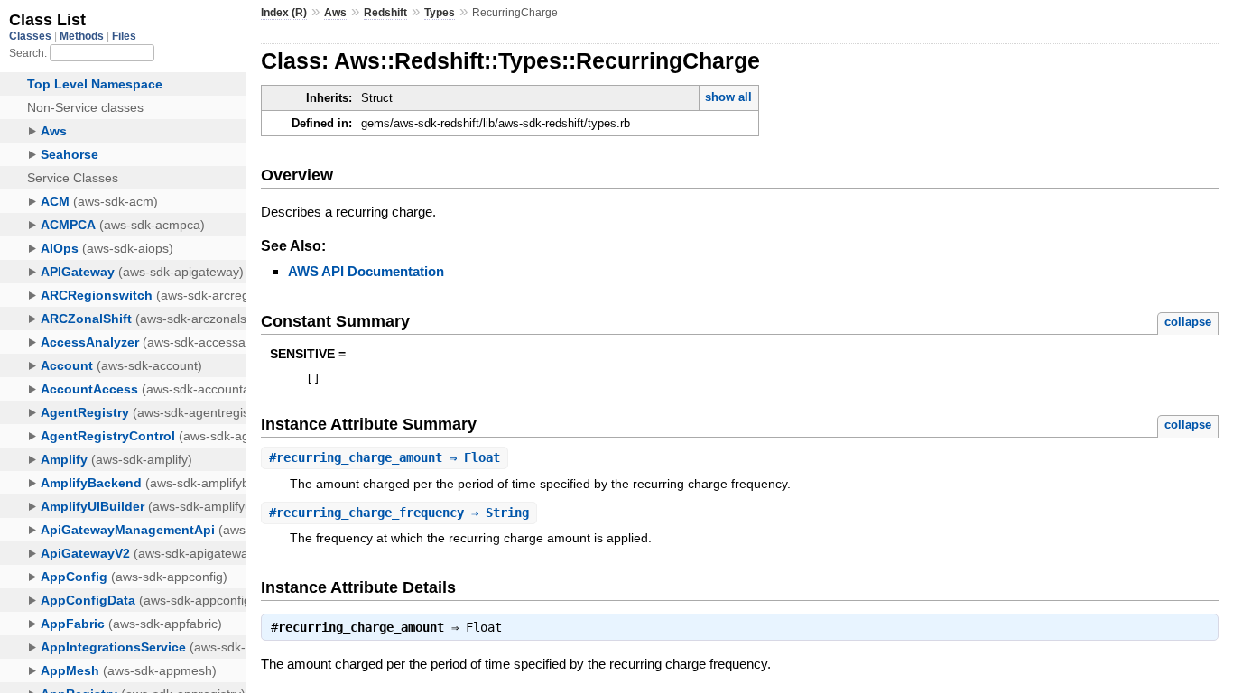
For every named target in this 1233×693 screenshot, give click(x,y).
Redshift (385, 12)
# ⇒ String (399, 512)
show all (728, 97)
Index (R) (284, 12)
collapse (1187, 321)
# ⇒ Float (384, 457)
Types (439, 12)
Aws (335, 12)
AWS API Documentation (366, 271)
